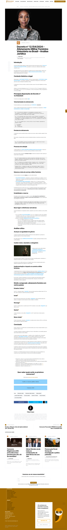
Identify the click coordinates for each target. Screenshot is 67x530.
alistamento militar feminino (30, 393)
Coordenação (10, 458)
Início (17, 6)
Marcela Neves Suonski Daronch (51, 456)
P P (10, 491)
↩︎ (42, 363)
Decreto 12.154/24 (35, 395)
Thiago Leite (29, 458)
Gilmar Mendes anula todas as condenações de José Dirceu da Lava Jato (33, 452)
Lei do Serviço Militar (18, 397)
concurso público (27, 395)
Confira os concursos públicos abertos (30, 381)
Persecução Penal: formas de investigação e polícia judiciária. (52, 451)
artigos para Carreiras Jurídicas (33, 377)
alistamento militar (21, 393)
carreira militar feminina (18, 395)
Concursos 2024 (30, 387)
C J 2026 (11, 493)
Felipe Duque (20, 56)
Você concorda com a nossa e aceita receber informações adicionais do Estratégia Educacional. (33, 484)
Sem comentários (20, 58)
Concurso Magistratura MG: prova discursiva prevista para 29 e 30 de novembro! (14, 452)
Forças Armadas (42, 395)
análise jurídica (38, 393)
